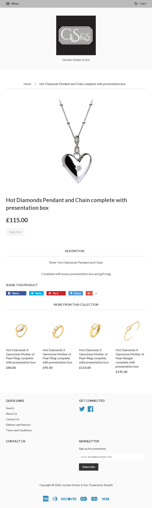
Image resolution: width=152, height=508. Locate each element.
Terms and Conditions (19, 430)
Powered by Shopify (101, 485)
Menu (15, 3)
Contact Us (12, 419)
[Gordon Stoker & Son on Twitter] (82, 408)
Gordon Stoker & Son (75, 485)
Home (27, 84)
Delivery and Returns (18, 424)
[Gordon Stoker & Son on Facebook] (90, 408)
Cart (142, 3)
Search (10, 408)
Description (74, 251)
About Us (11, 413)
